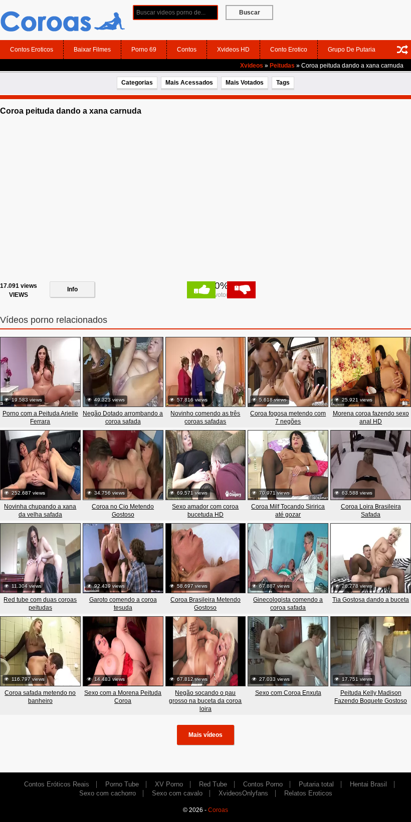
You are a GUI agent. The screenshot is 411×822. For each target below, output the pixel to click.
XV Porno (169, 784)
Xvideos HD (233, 49)
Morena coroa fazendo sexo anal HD (371, 417)
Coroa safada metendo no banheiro (40, 696)
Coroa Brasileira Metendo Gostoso (205, 603)
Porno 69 (143, 49)
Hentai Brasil (368, 784)
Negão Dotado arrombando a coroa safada (123, 417)
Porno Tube (122, 784)
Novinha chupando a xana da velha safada (40, 510)
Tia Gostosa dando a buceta (370, 599)
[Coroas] (62, 19)
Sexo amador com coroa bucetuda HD (205, 510)
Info (72, 289)
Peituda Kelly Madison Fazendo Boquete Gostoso (370, 696)
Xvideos (251, 65)
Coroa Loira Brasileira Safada (371, 510)
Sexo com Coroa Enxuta (288, 692)
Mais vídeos (205, 734)
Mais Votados (245, 82)
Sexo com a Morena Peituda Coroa (122, 696)
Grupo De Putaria (351, 49)
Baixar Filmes (92, 49)
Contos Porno (263, 784)
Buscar (249, 12)
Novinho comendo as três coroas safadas (205, 417)
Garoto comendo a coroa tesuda (123, 603)
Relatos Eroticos (308, 793)
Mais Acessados (189, 82)
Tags (283, 82)
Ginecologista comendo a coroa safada (288, 603)
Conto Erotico (288, 49)
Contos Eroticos (31, 49)
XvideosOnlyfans (243, 793)
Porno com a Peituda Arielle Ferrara (40, 417)
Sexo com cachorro (107, 793)
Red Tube (213, 784)
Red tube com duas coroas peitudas (40, 603)
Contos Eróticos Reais (56, 784)
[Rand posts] (402, 49)
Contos (186, 49)
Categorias (137, 82)
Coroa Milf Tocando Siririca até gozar (288, 510)
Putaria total (316, 784)
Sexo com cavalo (177, 793)
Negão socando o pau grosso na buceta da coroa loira (205, 700)
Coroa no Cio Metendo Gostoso (123, 510)
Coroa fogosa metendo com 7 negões (288, 417)
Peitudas (282, 65)
